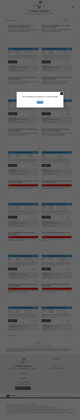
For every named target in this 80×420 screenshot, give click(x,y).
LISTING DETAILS (12, 62)
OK (40, 102)
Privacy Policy (50, 395)
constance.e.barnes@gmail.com (16, 70)
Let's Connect (23, 388)
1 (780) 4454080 (12, 69)
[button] (20, 373)
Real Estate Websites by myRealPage (64, 395)
